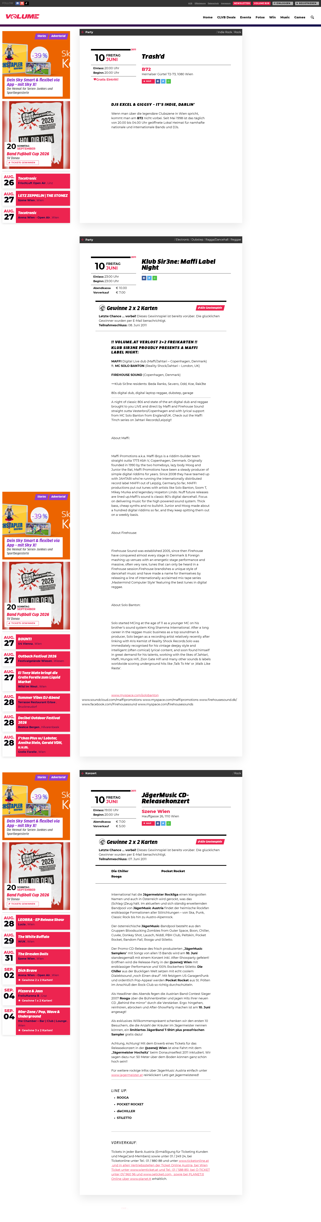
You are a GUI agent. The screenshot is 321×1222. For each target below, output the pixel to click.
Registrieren (307, 3)
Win (272, 17)
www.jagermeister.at (127, 1075)
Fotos (260, 17)
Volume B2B (261, 3)
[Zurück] (83, 32)
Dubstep (197, 239)
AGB (190, 3)
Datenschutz (213, 3)
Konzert (90, 773)
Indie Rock (225, 32)
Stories (41, 36)
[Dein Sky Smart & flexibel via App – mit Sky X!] (36, 65)
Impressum (226, 3)
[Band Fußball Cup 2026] (36, 135)
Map (148, 81)
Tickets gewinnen (23, 163)
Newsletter (242, 3)
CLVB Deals (226, 17)
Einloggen (283, 3)
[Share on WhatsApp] (168, 81)
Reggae (236, 239)
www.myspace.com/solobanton (135, 695)
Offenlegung (200, 3)
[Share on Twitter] (163, 81)
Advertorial (58, 36)
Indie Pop (197, 1211)
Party (89, 32)
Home (208, 17)
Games (299, 17)
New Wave (234, 1211)
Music (285, 17)
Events (245, 17)
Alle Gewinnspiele (211, 308)
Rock (237, 32)
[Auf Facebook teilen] (158, 81)
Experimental (215, 1211)
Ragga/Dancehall (216, 239)
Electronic (182, 239)
